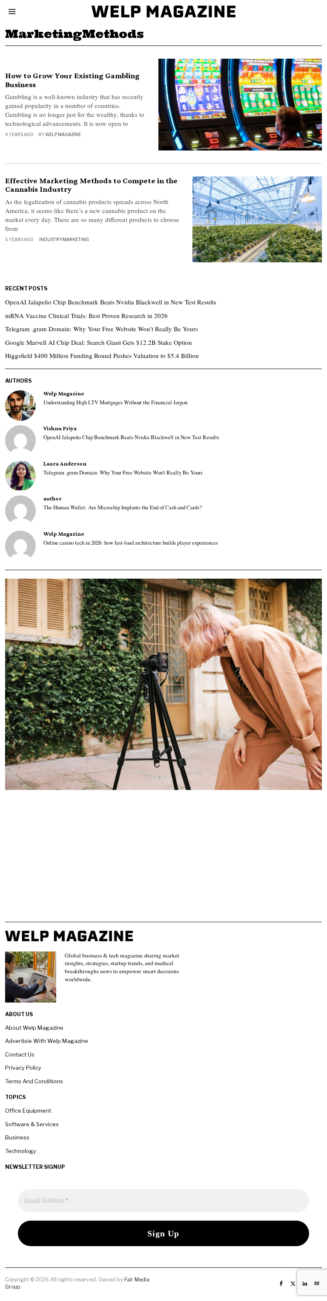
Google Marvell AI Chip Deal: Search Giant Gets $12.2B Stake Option (98, 342)
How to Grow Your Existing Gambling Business (72, 80)
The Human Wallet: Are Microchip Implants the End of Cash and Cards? (122, 507)
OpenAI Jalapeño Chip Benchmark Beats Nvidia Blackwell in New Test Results (110, 302)
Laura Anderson (64, 463)
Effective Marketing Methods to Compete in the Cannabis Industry (91, 185)
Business (17, 1137)
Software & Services (32, 1124)
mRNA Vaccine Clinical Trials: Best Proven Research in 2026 (86, 315)
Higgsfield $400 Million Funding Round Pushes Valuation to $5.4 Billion (102, 355)
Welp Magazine (63, 134)
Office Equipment (28, 1110)
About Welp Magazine (34, 1027)
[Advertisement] (163, 862)
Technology (20, 1151)
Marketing (76, 239)
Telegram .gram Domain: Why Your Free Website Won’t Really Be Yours (101, 328)
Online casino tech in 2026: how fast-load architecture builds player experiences (130, 543)
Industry (50, 239)
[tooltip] (20, 405)
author (52, 498)
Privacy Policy (23, 1067)
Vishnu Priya (60, 428)
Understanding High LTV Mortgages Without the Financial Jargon (115, 402)
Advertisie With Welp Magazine (46, 1040)
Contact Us (19, 1054)
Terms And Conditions (34, 1081)
